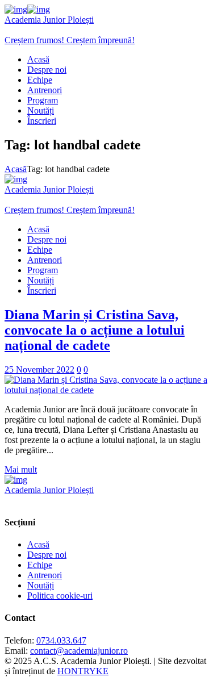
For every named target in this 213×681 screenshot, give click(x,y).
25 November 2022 (39, 369)
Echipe (39, 565)
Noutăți (40, 585)
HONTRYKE (82, 671)
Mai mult (21, 469)
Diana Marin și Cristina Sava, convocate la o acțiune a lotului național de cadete (95, 330)
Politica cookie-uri (60, 595)
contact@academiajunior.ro (79, 650)
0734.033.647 (61, 640)
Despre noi (46, 554)
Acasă (16, 169)
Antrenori (44, 575)
